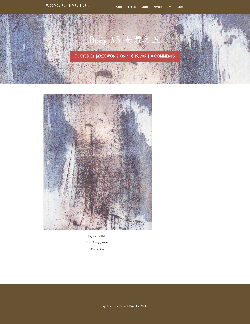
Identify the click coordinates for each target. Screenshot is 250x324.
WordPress (145, 306)
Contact (145, 6)
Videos (180, 6)
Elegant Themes (119, 306)
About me (131, 6)
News (169, 6)
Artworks (158, 6)
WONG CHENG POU (67, 5)
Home (119, 6)
